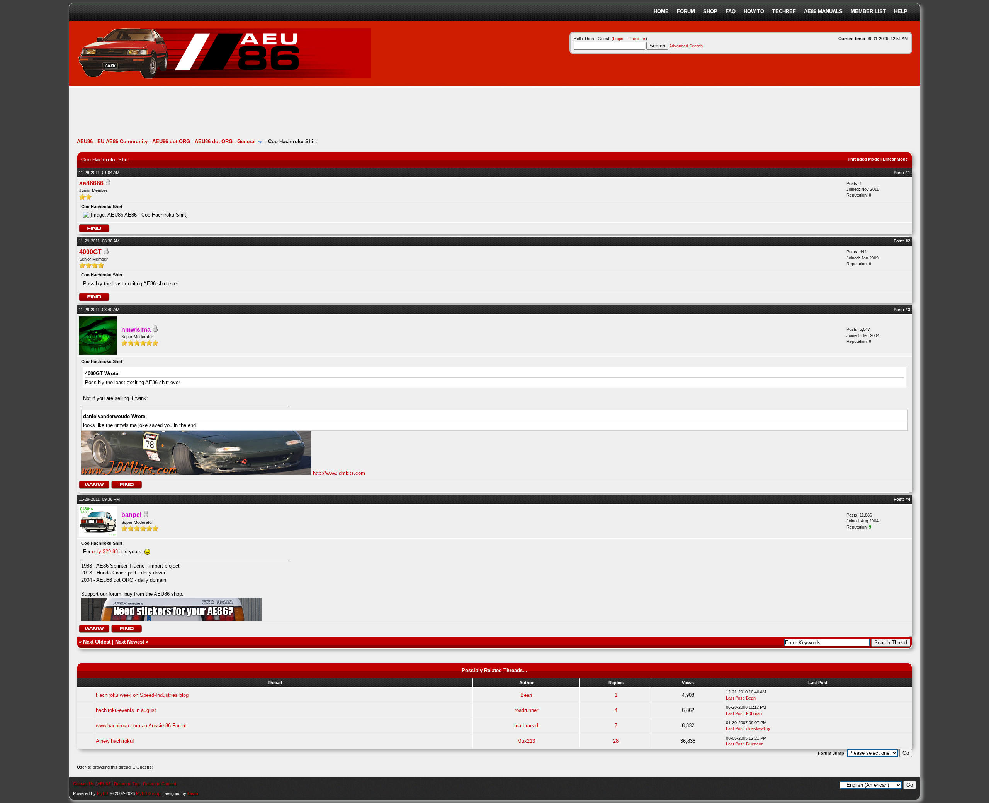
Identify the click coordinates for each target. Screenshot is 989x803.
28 (616, 741)
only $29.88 (105, 551)
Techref (784, 11)
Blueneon (754, 744)
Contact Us (83, 783)
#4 (908, 499)
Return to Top (126, 783)
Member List (868, 11)
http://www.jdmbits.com (339, 473)
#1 (908, 172)
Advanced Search (686, 46)
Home (661, 11)
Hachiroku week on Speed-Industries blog (142, 695)
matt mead (526, 725)
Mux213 (526, 741)
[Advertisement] (217, 114)
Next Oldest (96, 642)
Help (900, 11)
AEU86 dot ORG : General (225, 141)
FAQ (731, 11)
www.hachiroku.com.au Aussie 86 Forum (141, 725)
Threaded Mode (863, 159)
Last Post (735, 698)
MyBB (102, 793)
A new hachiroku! (115, 741)
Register (638, 38)
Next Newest (129, 642)
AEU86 (103, 783)
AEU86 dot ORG (171, 141)
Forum (686, 11)
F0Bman (754, 713)
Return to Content (159, 783)
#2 (908, 241)
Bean (526, 695)
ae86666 (91, 183)
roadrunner (526, 710)
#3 (908, 309)
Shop (710, 11)
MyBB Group (148, 793)
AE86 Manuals (823, 11)
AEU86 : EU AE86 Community (112, 141)
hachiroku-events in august (126, 710)
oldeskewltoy (758, 728)
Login (618, 38)
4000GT (90, 252)
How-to (754, 11)
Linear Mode (895, 159)
